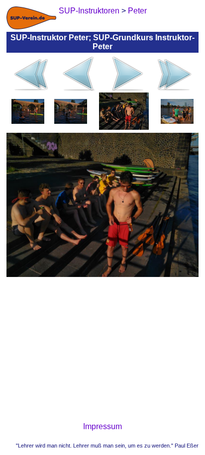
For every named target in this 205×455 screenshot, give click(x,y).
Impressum (102, 426)
